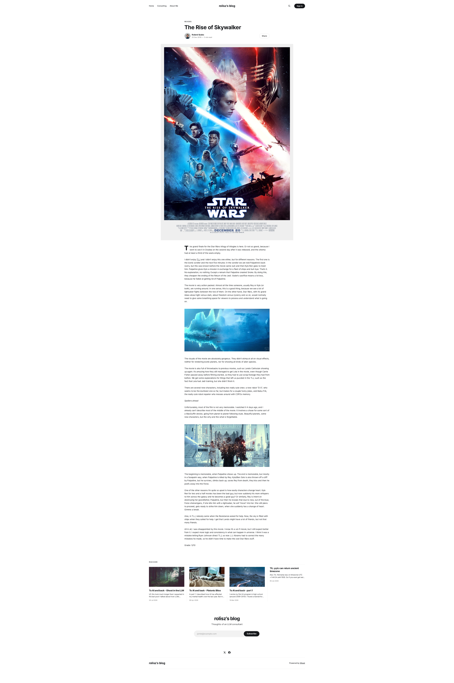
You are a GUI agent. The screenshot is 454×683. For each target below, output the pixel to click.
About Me (174, 6)
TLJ (198, 259)
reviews (187, 21)
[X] (224, 652)
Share (264, 36)
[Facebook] (229, 652)
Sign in (300, 6)
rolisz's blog (227, 6)
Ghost (302, 663)
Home (151, 6)
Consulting (161, 6)
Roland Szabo (198, 34)
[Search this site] (289, 6)
